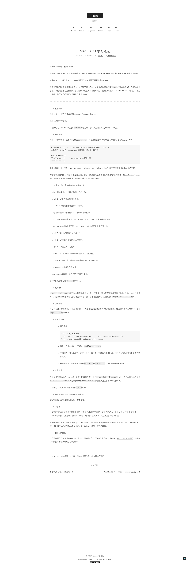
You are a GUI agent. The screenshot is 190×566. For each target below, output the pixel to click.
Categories (91, 31)
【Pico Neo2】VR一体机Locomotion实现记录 (120, 472)
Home (73, 31)
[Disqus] (95, 513)
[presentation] (52, 114)
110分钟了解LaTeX (85, 87)
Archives (101, 31)
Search (116, 31)
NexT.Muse (108, 560)
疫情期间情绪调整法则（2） (63, 472)
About (81, 31)
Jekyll (90, 560)
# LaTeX (94, 465)
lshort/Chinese (121, 91)
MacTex (104, 80)
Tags (109, 31)
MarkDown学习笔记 (125, 438)
